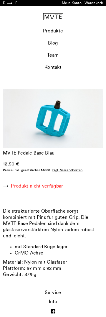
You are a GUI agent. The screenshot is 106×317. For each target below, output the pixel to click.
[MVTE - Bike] (53, 16)
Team (53, 55)
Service (53, 292)
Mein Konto (72, 3)
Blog (53, 43)
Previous (28, 94)
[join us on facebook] (53, 310)
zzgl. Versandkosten (67, 170)
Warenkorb (94, 3)
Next (78, 94)
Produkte (53, 31)
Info (53, 301)
